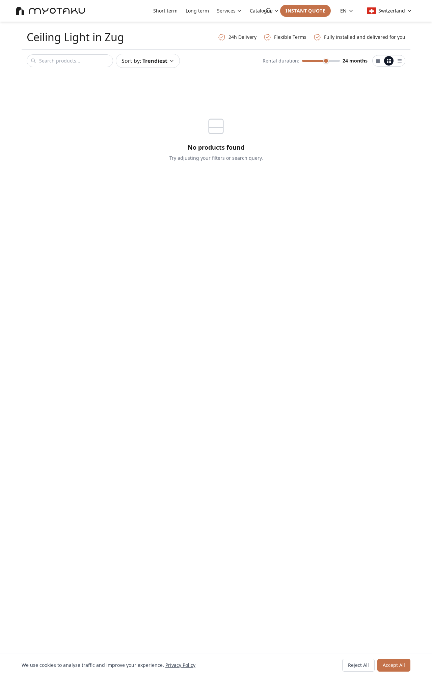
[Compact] (378, 61)
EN (343, 10)
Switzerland (391, 10)
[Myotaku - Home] (50, 11)
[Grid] (389, 61)
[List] (399, 61)
